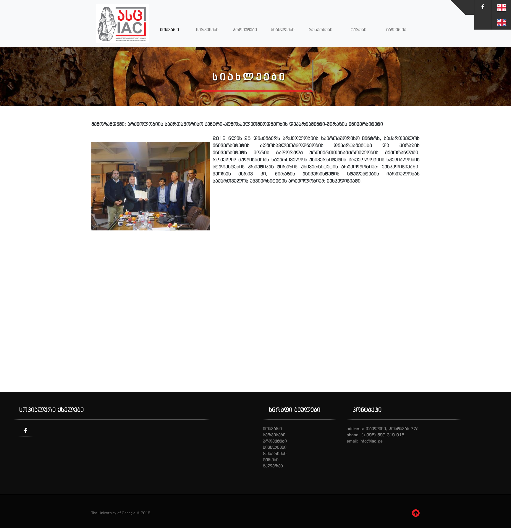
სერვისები (207, 29)
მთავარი (169, 29)
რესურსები (320, 29)
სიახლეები (283, 29)
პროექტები (245, 29)
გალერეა (396, 29)
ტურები (358, 29)
